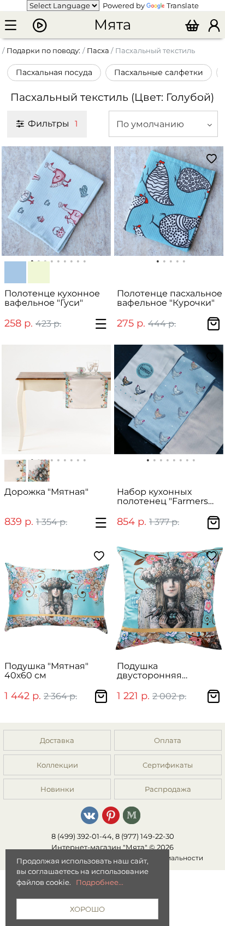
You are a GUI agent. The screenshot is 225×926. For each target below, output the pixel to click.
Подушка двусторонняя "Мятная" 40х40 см (160, 671)
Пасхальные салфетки (158, 72)
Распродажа (168, 789)
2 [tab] (164, 260)
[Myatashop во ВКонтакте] (89, 814)
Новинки (57, 789)
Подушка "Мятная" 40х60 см (46, 671)
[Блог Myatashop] (131, 814)
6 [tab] (180, 459)
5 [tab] (184, 260)
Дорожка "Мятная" (46, 492)
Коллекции (57, 765)
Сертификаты (168, 765)
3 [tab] (170, 260)
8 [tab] (193, 459)
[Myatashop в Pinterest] (111, 814)
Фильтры (53, 123)
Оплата (167, 740)
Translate (183, 5)
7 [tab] (187, 459)
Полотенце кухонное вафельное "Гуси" (52, 298)
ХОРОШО (87, 909)
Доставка (57, 740)
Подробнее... (99, 882)
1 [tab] (157, 260)
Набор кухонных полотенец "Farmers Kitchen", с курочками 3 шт (169, 497)
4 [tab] (177, 260)
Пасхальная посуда (54, 72)
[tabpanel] (56, 201)
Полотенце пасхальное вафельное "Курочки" (169, 298)
